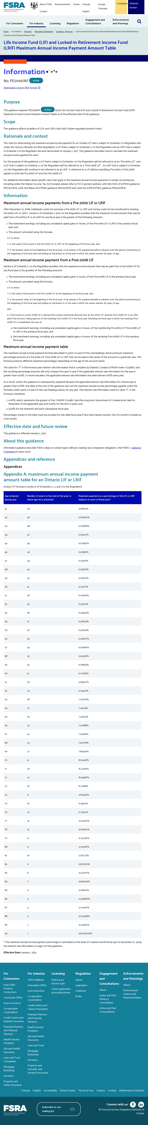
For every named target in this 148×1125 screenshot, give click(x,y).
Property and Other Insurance (13, 1083)
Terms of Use (86, 1090)
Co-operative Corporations (11, 1010)
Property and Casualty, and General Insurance (38, 1068)
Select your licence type (58, 981)
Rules (78, 996)
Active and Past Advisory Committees (107, 998)
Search (140, 17)
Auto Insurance (12, 1003)
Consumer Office (13, 997)
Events (76, 4)
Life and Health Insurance (12, 1050)
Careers (100, 1090)
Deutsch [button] (103, 15)
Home (6, 31)
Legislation (81, 985)
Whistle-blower (134, 5)
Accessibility (50, 1090)
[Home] (19, 6)
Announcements (62, 4)
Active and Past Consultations (107, 1009)
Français (86, 4)
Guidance (80, 990)
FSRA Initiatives (36, 979)
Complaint (121, 3)
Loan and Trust (36, 1045)
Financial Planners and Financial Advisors (13, 1030)
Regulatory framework (44, 31)
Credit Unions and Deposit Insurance (14, 1019)
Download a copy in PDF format (20, 87)
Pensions (28, 31)
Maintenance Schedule (131, 1090)
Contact (43, 11)
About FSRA (46, 4)
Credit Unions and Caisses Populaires (38, 1007)
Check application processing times (61, 990)
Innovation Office (37, 985)
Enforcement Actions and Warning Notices (132, 993)
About (78, 979)
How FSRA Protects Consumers (10, 988)
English (85, 11)
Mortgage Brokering (9, 1068)
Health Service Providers (12, 1041)
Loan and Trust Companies (12, 1059)
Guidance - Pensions (64, 31)
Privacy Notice (67, 1090)
